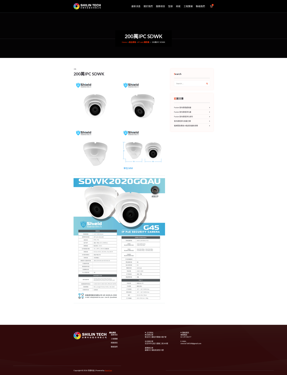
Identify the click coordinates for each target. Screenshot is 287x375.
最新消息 (135, 6)
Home (124, 42)
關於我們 (148, 6)
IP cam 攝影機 (143, 42)
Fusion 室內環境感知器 (182, 107)
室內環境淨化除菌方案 (182, 121)
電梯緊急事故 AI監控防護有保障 (186, 126)
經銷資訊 (114, 343)
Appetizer (108, 370)
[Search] (207, 83)
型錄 (170, 6)
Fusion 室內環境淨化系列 (183, 117)
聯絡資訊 (185, 333)
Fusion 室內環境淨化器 (182, 112)
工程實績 (188, 6)
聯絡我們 (200, 6)
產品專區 (132, 42)
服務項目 (160, 6)
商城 (178, 6)
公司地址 (150, 333)
